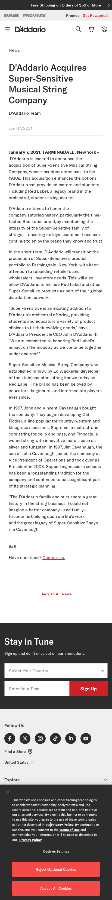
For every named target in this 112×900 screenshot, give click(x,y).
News (14, 50)
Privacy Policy (62, 824)
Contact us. (53, 557)
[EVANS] (11, 15)
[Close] (8, 792)
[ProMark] (34, 15)
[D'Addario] (30, 29)
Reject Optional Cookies (56, 869)
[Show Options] (102, 670)
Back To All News (56, 594)
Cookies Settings (56, 851)
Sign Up (88, 688)
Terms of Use (69, 829)
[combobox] (54, 670)
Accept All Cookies (56, 888)
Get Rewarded (95, 15)
